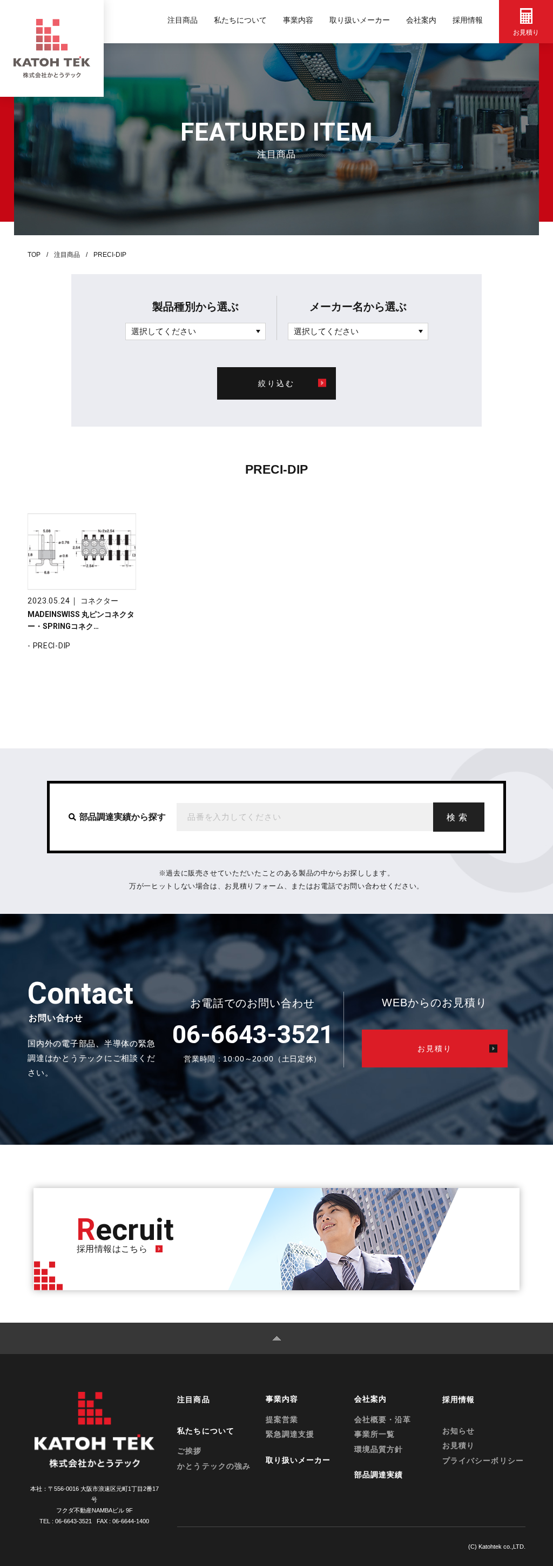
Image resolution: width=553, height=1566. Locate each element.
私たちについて (240, 20)
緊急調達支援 (290, 1434)
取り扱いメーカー (359, 20)
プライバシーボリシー (483, 1460)
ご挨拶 (189, 1450)
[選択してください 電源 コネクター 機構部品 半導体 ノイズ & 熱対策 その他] (195, 331)
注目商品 (182, 20)
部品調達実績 (378, 1474)
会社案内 (421, 20)
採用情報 (468, 20)
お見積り (458, 1445)
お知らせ (458, 1430)
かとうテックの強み (213, 1466)
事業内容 (298, 20)
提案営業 (282, 1419)
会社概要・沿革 (382, 1419)
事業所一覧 (374, 1434)
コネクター (99, 600)
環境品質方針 (378, 1449)
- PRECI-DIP (49, 645)
